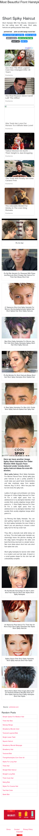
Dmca (8, 829)
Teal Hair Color (8, 790)
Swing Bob (6, 782)
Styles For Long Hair (10, 762)
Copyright (19, 832)
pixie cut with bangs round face (24, 32)
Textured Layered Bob (10, 733)
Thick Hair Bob (8, 721)
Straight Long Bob (9, 774)
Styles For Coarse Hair (10, 786)
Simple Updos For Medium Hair (13, 717)
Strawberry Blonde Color (11, 729)
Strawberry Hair (8, 749)
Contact (17, 829)
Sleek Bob (6, 794)
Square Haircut (8, 741)
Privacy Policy (28, 829)
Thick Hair (6, 766)
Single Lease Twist (9, 737)
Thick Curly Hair (8, 778)
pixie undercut (11, 38)
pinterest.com (14, 707)
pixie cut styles (31, 35)
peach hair (15, 41)
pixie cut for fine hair (25, 38)
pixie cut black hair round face (13, 35)
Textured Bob (7, 753)
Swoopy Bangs (8, 725)
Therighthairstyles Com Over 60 (13, 757)
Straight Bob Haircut (9, 770)
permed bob (8, 32)
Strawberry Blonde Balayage (12, 745)
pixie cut (24, 41)
